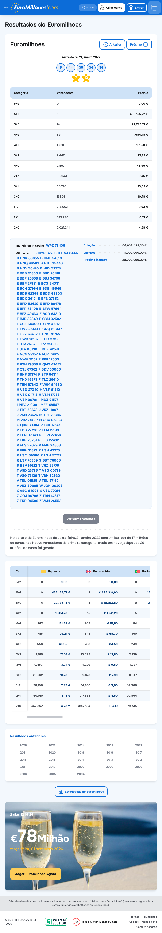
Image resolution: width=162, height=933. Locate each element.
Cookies (134, 922)
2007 (138, 767)
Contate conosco (146, 927)
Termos (135, 916)
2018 (110, 752)
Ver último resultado (81, 519)
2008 (109, 767)
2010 (52, 767)
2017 (139, 752)
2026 (23, 745)
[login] (137, 7)
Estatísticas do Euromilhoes (84, 792)
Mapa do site (149, 922)
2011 (23, 767)
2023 (109, 745)
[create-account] (111, 7)
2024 (81, 745)
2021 (23, 752)
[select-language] (88, 7)
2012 (139, 760)
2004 (81, 774)
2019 (81, 752)
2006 (23, 774)
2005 (52, 774)
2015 (52, 760)
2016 (23, 760)
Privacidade (150, 916)
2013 (110, 760)
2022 (138, 745)
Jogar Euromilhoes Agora (35, 874)
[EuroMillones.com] (34, 7)
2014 (81, 760)
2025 (52, 745)
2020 (52, 752)
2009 (81, 767)
